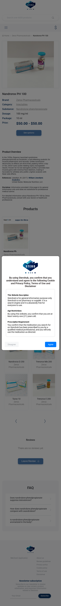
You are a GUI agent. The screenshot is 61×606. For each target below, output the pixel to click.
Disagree (12, 344)
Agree (50, 344)
